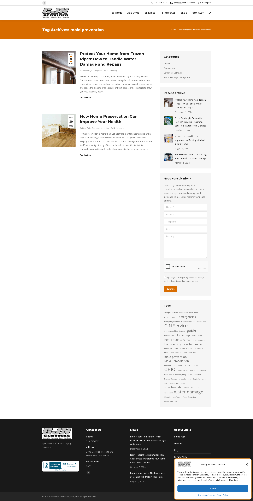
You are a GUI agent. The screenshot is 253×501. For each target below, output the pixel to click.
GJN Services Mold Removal (174, 331)
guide (191, 330)
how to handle (192, 344)
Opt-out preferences (206, 495)
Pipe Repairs (169, 375)
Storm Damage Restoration (174, 383)
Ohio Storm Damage (185, 370)
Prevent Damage (170, 379)
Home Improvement (189, 335)
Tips (191, 388)
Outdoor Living (200, 370)
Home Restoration (199, 340)
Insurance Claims (185, 349)
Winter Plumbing (170, 401)
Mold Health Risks (189, 353)
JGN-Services (198, 349)
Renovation (169, 68)
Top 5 (197, 388)
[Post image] (168, 102)
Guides (83, 128)
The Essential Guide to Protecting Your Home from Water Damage (190, 156)
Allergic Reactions (171, 313)
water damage (188, 392)
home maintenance (177, 340)
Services (178, 443)
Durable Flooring (170, 317)
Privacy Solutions (184, 379)
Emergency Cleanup (172, 321)
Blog (176, 450)
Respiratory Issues (199, 379)
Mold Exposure (175, 353)
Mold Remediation (176, 361)
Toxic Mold (168, 393)
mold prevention (175, 357)
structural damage (176, 387)
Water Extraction (189, 397)
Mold (166, 353)
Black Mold (183, 313)
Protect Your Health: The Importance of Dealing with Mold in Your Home (190, 140)
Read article (85, 98)
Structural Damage (173, 72)
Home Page (179, 436)
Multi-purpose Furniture (173, 365)
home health (169, 336)
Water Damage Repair (172, 397)
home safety (172, 344)
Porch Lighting (180, 375)
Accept (213, 488)
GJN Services (176, 326)
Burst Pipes (193, 313)
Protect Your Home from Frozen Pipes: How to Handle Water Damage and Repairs (112, 59)
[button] (246, 464)
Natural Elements (191, 365)
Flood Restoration (188, 321)
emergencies (187, 317)
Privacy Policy (222, 495)
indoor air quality (171, 349)
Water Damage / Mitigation (91, 70)
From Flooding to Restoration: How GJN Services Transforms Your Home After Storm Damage (190, 122)
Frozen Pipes (201, 321)
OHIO (169, 369)
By (110, 70)
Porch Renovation (194, 375)
